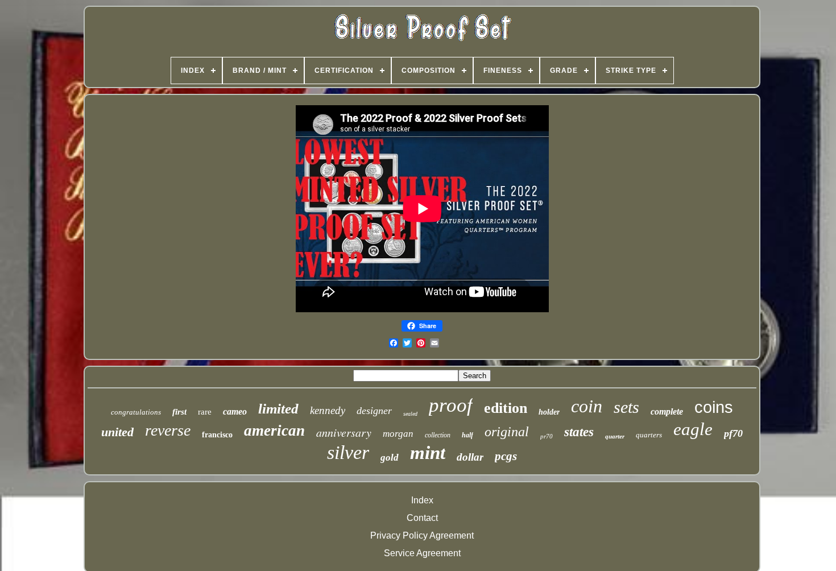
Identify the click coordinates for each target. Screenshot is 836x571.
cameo (235, 411)
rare (205, 411)
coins (713, 407)
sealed (410, 414)
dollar (470, 457)
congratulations (136, 412)
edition (505, 408)
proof (451, 405)
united (117, 432)
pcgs (506, 456)
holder (549, 412)
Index (422, 500)
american (274, 430)
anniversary (343, 432)
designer (374, 410)
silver (348, 452)
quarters (649, 435)
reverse (168, 430)
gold (389, 457)
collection (437, 435)
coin (586, 406)
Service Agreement (422, 553)
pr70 (546, 436)
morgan (398, 433)
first (179, 411)
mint (427, 452)
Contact (422, 518)
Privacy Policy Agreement (422, 535)
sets (626, 407)
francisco (217, 435)
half (467, 435)
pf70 (733, 433)
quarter (614, 436)
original (507, 431)
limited (278, 408)
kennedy (327, 410)
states (579, 432)
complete (667, 411)
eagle (693, 429)
